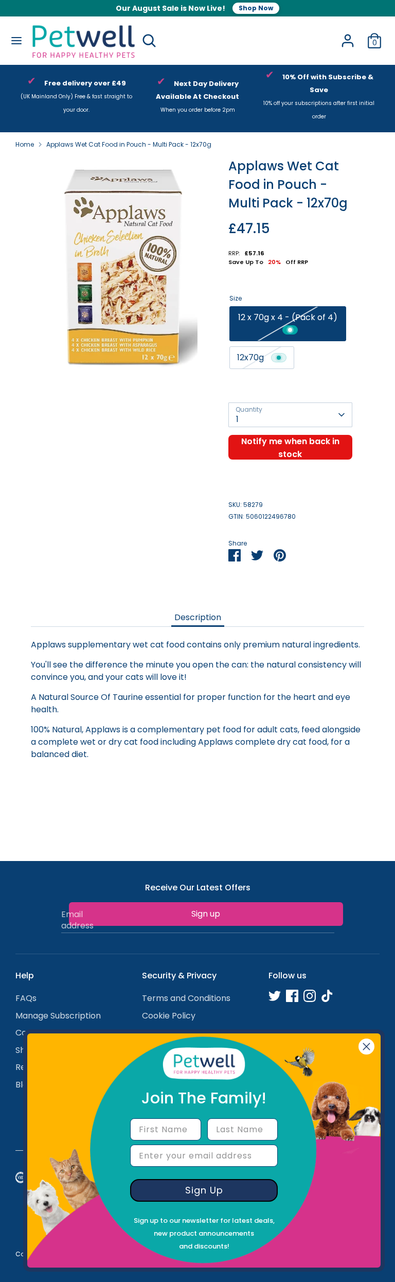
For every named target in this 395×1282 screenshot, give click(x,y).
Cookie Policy (168, 1016)
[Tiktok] (327, 996)
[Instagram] (309, 996)
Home (24, 144)
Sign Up (204, 1190)
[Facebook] (292, 996)
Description (197, 617)
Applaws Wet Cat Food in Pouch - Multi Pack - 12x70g (128, 144)
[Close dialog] (366, 1047)
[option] (76, 98)
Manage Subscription (58, 1016)
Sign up (205, 914)
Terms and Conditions (186, 998)
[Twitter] (274, 996)
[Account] (347, 36)
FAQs (26, 998)
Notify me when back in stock (290, 447)
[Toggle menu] (15, 40)
